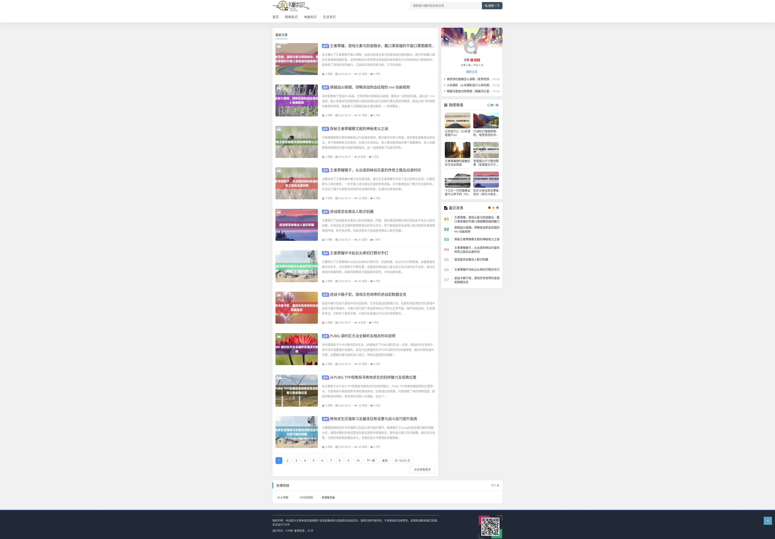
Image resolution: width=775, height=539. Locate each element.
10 (357, 460)
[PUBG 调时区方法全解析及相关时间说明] (296, 349)
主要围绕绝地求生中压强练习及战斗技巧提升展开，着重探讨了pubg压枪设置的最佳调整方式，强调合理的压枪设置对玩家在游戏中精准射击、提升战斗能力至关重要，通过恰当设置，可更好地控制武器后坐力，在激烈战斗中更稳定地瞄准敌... (378, 433)
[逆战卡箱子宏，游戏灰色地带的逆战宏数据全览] (296, 308)
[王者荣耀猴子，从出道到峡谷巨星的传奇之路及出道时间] (296, 183)
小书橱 (328, 74)
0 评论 (376, 74)
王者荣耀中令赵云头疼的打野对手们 (355, 252)
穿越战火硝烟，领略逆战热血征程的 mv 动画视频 (366, 87)
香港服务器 (328, 497)
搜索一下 (494, 5)
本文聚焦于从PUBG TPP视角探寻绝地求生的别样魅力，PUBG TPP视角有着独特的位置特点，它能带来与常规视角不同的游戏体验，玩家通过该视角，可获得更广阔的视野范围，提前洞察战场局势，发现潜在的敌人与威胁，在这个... (378, 391)
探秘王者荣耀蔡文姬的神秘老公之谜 (355, 128)
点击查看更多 (422, 469)
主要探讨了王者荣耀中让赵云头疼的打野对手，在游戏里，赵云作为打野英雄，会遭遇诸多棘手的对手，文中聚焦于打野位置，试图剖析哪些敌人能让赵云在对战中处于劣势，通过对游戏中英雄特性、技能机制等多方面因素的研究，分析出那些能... (378, 267)
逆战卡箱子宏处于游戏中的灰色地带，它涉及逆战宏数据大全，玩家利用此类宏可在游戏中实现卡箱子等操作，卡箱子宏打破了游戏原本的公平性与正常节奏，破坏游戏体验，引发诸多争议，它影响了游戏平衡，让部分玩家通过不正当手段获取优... (378, 308)
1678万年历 (306, 497)
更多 (493, 485)
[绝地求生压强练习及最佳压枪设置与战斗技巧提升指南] (296, 432)
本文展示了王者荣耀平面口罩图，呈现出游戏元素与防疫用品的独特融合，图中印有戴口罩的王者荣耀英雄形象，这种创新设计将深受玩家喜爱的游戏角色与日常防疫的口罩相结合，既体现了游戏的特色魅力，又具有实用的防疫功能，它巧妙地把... (378, 60)
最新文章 (281, 35)
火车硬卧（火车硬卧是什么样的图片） (471, 85)
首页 (275, 17)
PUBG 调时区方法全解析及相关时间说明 (359, 335)
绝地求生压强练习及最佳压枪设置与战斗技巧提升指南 (370, 418)
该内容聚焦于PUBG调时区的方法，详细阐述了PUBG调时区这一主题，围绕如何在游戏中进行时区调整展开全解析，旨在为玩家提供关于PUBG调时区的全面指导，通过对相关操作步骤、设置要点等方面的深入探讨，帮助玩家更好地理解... (378, 350)
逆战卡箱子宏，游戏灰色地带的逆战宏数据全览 (364, 294)
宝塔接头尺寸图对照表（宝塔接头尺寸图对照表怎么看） (486, 162)
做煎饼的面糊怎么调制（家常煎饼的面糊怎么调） (478, 79)
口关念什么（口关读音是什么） (457, 133)
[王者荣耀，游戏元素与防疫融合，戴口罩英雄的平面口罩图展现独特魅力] (296, 59)
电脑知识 (310, 17)
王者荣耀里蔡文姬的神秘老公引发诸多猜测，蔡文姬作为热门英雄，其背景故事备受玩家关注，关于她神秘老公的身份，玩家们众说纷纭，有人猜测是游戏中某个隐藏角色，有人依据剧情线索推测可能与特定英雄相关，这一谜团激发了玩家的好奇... (378, 142)
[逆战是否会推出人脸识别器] (296, 225)
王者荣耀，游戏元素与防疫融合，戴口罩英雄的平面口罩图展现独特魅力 (384, 45)
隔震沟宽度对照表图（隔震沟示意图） (471, 91)
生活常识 (329, 17)
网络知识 (291, 17)
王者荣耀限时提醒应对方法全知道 (457, 162)
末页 (385, 460)
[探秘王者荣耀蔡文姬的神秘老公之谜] (296, 142)
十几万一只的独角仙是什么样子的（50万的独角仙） (457, 192)
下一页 (371, 460)
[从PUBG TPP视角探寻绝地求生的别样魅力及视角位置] (296, 391)
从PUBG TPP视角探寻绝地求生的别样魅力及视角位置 (369, 377)
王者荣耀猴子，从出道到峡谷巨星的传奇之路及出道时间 (372, 170)
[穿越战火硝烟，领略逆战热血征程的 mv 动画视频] (296, 100)
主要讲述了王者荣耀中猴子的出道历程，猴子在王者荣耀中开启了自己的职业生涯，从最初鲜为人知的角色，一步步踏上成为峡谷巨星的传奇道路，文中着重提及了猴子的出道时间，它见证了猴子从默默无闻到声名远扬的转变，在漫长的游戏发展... (378, 184)
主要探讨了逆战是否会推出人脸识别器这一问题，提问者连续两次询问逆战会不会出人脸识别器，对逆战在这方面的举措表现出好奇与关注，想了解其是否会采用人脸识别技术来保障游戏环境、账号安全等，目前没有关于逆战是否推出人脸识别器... (378, 225)
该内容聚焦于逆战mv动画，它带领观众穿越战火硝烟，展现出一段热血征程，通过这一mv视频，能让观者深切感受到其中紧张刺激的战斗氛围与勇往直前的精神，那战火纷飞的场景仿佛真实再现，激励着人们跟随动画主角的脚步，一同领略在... (378, 101)
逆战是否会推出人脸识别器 (348, 211)
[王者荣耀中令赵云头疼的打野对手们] (296, 266)
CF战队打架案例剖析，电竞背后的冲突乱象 (486, 133)
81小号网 (283, 497)
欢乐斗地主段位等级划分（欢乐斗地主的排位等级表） (486, 192)
